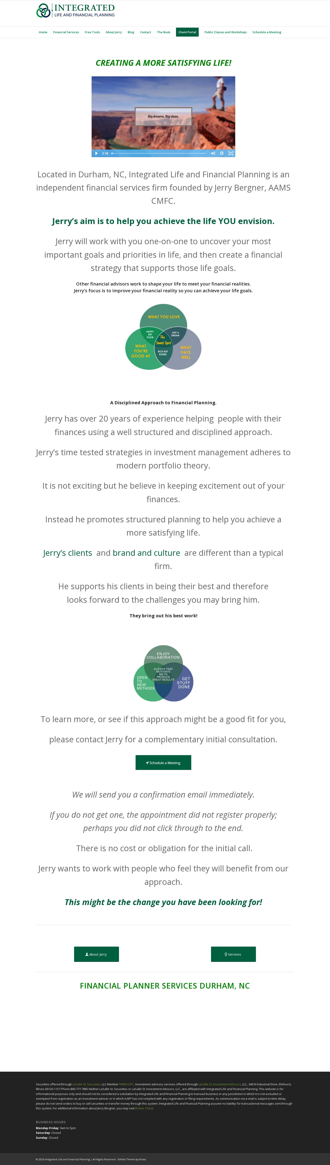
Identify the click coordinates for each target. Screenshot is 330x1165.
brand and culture (147, 552)
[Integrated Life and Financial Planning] (75, 13)
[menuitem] (43, 32)
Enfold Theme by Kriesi (132, 1159)
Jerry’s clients (68, 552)
